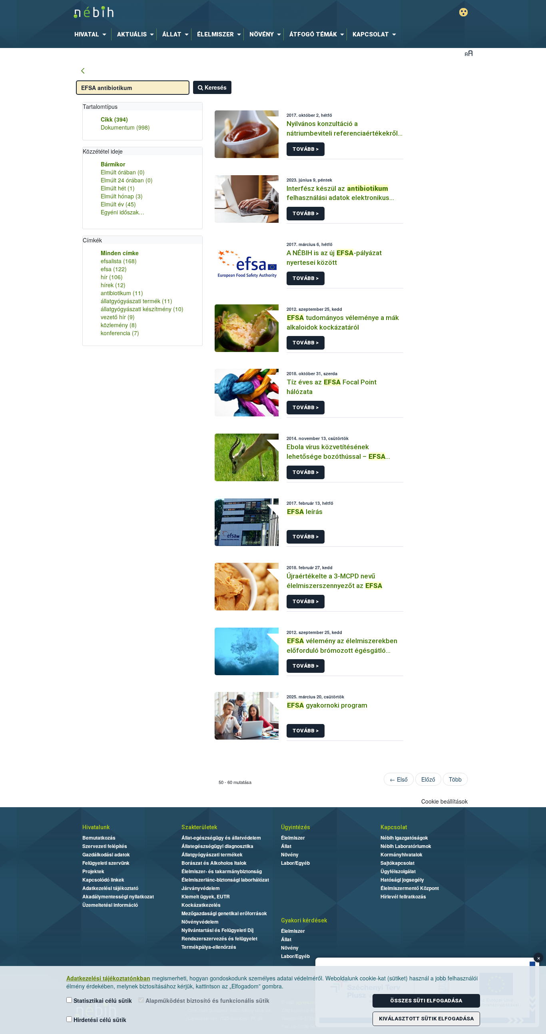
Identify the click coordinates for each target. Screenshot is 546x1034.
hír (112, 277)
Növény (290, 854)
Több (455, 779)
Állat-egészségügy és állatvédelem (221, 837)
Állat (286, 846)
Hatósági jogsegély (402, 879)
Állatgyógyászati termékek (212, 854)
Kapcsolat (394, 827)
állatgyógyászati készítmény (142, 309)
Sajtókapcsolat (397, 862)
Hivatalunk (96, 827)
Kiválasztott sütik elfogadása (426, 1019)
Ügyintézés (295, 827)
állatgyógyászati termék (136, 301)
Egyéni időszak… (122, 212)
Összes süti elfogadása (426, 1001)
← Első (399, 779)
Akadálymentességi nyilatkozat (118, 896)
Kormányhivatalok (401, 854)
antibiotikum (122, 293)
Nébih (187, 12)
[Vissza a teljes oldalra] (82, 71)
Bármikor (113, 164)
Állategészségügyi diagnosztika (217, 846)
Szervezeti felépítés (104, 846)
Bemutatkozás (99, 837)
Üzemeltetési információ (110, 904)
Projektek (93, 871)
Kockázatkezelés (201, 904)
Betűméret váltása (469, 53)
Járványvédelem (200, 888)
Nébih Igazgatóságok (404, 837)
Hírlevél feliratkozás (403, 896)
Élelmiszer (293, 837)
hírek (113, 285)
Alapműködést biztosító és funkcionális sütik (206, 1000)
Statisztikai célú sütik (102, 1000)
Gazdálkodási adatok (106, 854)
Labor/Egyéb (295, 862)
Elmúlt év (118, 204)
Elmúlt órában (123, 172)
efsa (114, 269)
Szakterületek (199, 827)
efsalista (119, 261)
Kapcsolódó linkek (103, 879)
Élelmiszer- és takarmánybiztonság (221, 871)
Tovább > (306, 149)
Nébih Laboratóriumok (406, 846)
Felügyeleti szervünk (106, 862)
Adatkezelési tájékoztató (110, 888)
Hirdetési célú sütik (99, 1020)
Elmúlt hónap (122, 196)
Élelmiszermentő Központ (410, 888)
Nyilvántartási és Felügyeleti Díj (217, 930)
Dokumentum (125, 127)
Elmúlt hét (118, 188)
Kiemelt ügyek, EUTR (205, 896)
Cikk (114, 119)
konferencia (120, 333)
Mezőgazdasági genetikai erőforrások (224, 913)
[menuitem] (92, 34)
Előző (428, 779)
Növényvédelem (200, 921)
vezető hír (118, 317)
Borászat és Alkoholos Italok (214, 862)
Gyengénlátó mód (463, 12)
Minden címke (120, 253)
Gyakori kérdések (304, 920)
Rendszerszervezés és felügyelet (219, 938)
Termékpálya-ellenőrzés (208, 946)
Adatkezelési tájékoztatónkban (108, 978)
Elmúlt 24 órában (127, 180)
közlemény (119, 325)
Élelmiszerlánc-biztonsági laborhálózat (225, 879)
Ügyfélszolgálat (398, 871)
